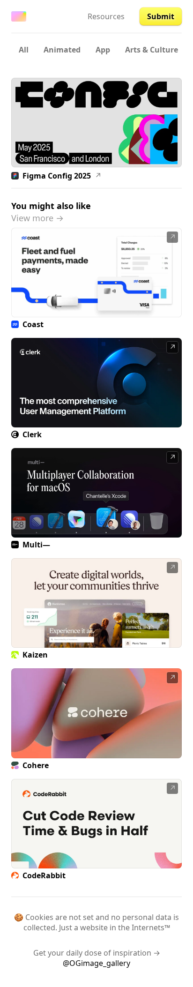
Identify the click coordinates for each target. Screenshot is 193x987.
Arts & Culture (151, 50)
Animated (62, 50)
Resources (106, 16)
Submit (160, 16)
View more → (37, 218)
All (24, 50)
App (103, 50)
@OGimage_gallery (96, 963)
